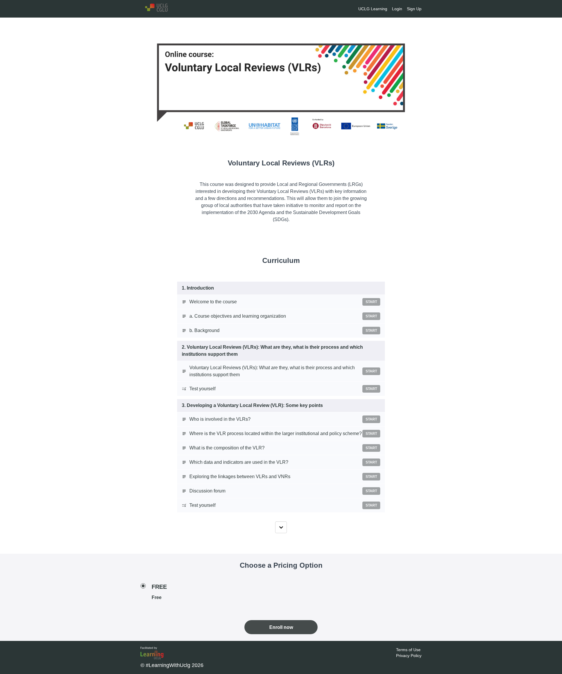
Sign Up (414, 8)
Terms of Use (408, 649)
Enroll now (281, 627)
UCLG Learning (372, 8)
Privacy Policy (409, 655)
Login (397, 8)
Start (371, 302)
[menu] (388, 9)
